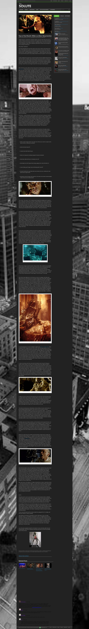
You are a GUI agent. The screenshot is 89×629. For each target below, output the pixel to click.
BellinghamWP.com (44, 627)
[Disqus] (35, 586)
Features (21, 9)
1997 (28, 550)
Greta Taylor (65, 66)
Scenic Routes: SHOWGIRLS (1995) (63, 50)
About (58, 627)
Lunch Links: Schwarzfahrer (62, 57)
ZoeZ (64, 63)
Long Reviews (32, 9)
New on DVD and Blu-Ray (62, 65)
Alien (30, 550)
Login (69, 627)
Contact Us (65, 627)
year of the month (45, 551)
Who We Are (54, 627)
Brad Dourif (33, 550)
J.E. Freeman (43, 550)
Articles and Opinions (44, 9)
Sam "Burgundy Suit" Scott (26, 37)
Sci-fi (30, 551)
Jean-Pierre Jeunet (48, 550)
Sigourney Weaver (34, 551)
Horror (40, 550)
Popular (62, 15)
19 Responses (43, 37)
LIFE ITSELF (61, 28)
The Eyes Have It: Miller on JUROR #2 (30, 569)
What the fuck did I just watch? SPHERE (63, 43)
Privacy (61, 627)
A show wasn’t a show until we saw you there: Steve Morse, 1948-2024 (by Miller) (39, 569)
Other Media (52, 9)
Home (51, 627)
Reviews (26, 9)
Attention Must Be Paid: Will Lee (63, 46)
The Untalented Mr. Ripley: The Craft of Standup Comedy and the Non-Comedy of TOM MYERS (63, 38)
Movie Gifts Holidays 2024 (62, 69)
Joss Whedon (21, 551)
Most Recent (67, 15)
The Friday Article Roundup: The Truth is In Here (63, 54)
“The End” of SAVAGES (61, 33)
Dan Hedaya (37, 550)
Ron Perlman (27, 551)
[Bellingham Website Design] (40, 627)
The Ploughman (66, 55)
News (37, 9)
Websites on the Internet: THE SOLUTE (63, 62)
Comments (57, 15)
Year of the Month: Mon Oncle (63, 18)
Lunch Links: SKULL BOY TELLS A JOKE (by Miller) (48, 569)
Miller (24, 551)
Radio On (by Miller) (22, 568)
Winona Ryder (39, 551)
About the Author (24, 556)
